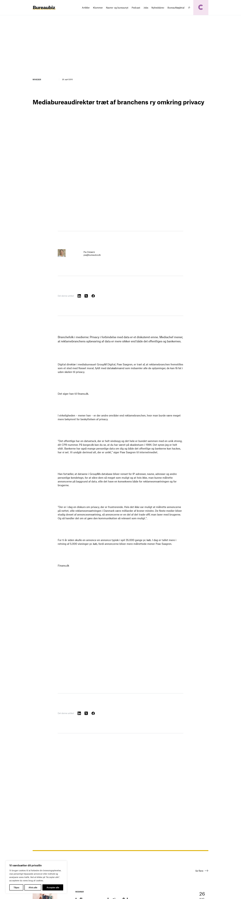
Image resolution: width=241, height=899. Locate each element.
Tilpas (16, 887)
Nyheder (37, 79)
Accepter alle (53, 887)
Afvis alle (33, 887)
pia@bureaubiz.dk (92, 255)
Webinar (79, 891)
